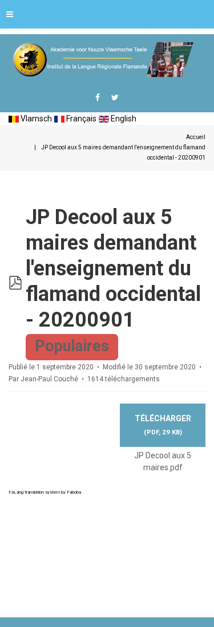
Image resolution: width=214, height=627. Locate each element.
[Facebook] (97, 97)
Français (80, 118)
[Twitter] (115, 97)
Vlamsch (35, 118)
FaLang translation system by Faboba (45, 492)
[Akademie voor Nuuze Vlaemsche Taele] (101, 59)
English (122, 118)
